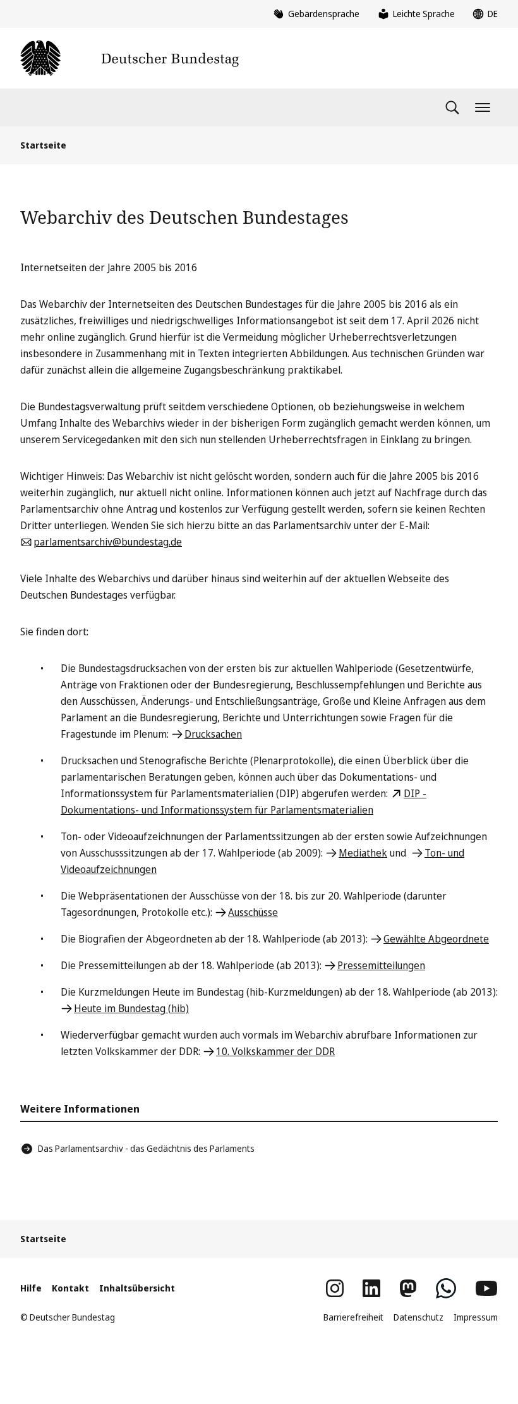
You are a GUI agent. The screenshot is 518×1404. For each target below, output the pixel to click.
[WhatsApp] (446, 1288)
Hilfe (31, 1288)
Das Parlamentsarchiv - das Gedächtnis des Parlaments (146, 1148)
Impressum (476, 1317)
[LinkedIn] (371, 1288)
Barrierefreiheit (353, 1317)
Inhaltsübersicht (137, 1288)
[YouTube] (486, 1288)
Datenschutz (418, 1317)
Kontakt (70, 1288)
